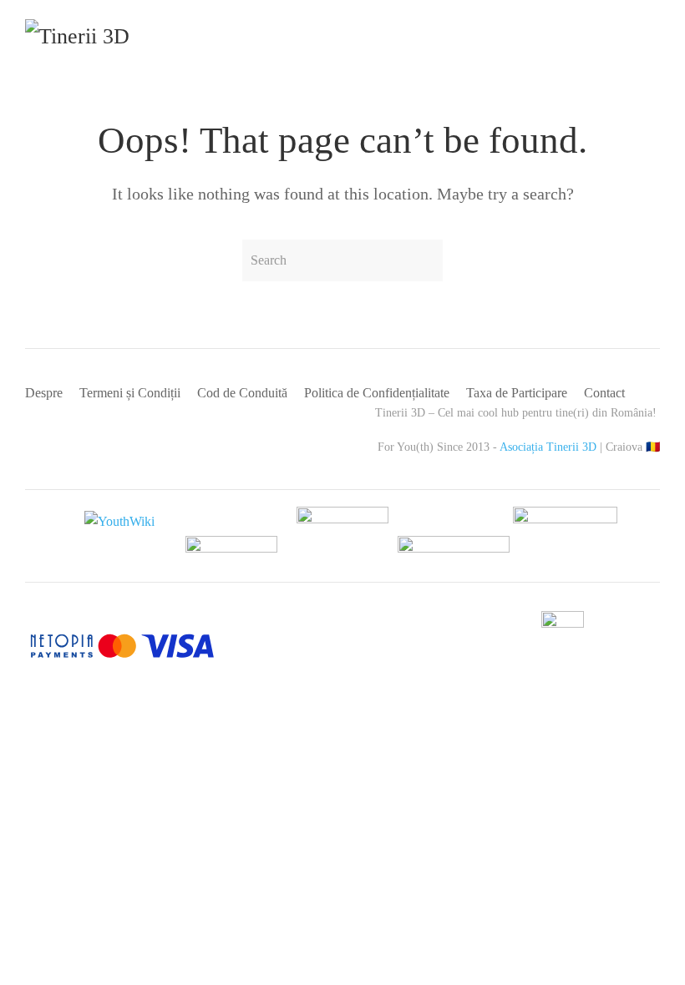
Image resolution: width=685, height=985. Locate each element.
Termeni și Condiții (129, 393)
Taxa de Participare (516, 393)
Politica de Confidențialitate (376, 393)
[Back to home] (106, 41)
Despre (44, 393)
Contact (604, 393)
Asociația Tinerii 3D (548, 447)
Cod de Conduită (242, 393)
